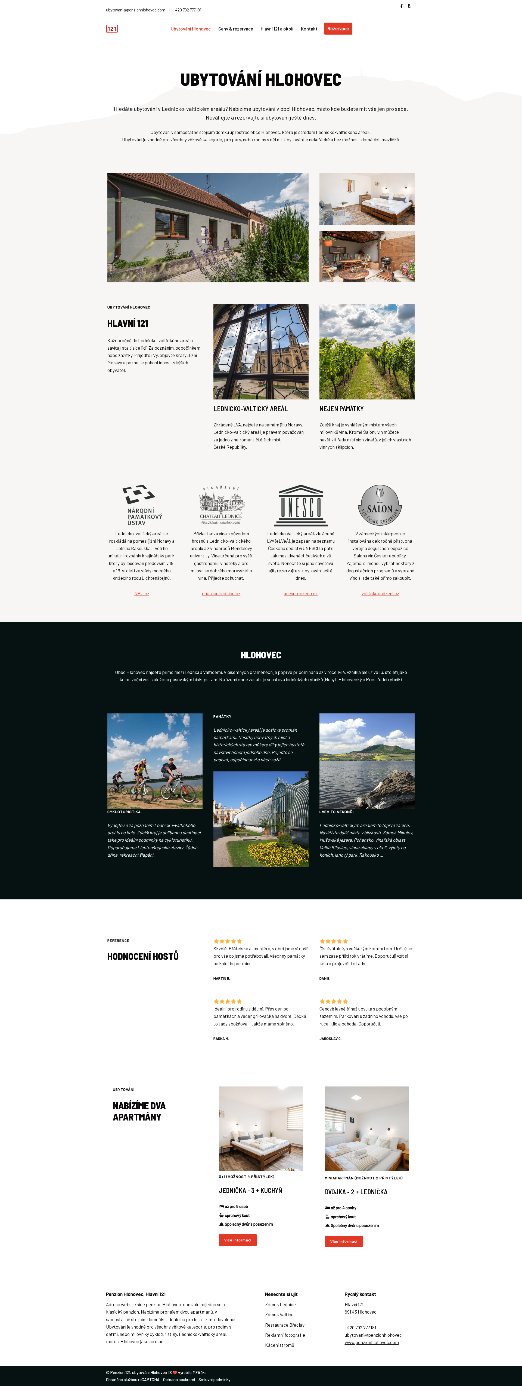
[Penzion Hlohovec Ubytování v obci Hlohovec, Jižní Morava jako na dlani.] (113, 28)
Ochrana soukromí (179, 1379)
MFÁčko (199, 1372)
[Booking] (410, 7)
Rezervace (338, 28)
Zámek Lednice (280, 1304)
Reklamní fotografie (285, 1335)
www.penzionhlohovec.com (372, 1342)
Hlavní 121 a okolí (277, 28)
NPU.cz (141, 593)
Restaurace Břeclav (284, 1324)
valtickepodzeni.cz (380, 593)
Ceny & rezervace (235, 28)
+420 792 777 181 (187, 9)
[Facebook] (401, 6)
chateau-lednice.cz (221, 593)
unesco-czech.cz (301, 593)
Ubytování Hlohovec (191, 28)
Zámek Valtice (279, 1314)
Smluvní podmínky (214, 1379)
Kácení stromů (279, 1345)
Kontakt (309, 28)
